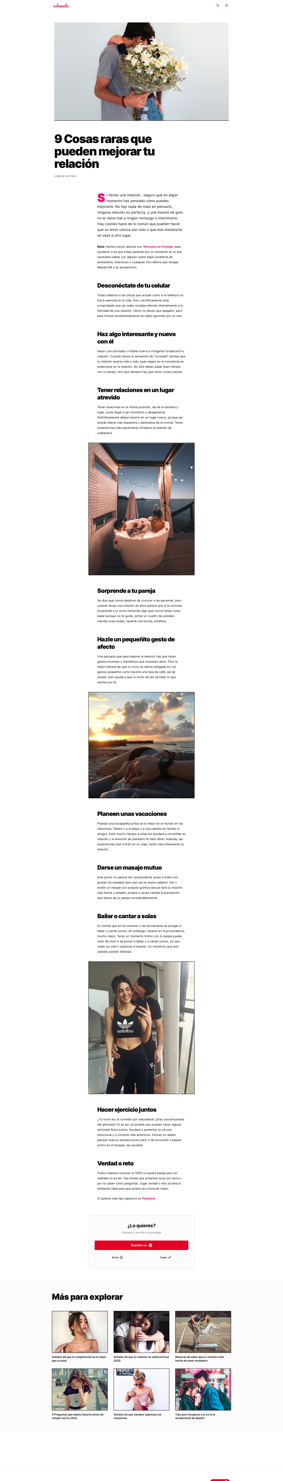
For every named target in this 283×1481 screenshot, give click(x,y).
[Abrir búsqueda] (218, 5)
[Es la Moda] (61, 5)
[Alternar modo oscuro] (226, 5)
